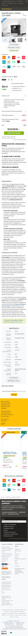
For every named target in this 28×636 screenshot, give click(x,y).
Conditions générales (6, 547)
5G (11, 79)
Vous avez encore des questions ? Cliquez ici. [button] (17, 538)
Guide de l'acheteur (6, 587)
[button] (21, 391)
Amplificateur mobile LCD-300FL (13, 497)
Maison (16, 563)
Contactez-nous (5, 559)
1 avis (26, 460)
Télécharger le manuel (14, 47)
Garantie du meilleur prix (7, 553)
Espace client (5, 5)
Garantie (6, 530)
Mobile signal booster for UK (7, 609)
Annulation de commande (9, 532)
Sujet (3, 519)
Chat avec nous (14, 50)
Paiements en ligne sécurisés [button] (8, 138)
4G (8, 79)
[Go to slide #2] (12, 39)
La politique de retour (9, 528)
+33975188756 (20, 1)
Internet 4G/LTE (18, 550)
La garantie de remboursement (11, 534)
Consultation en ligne (12, 3)
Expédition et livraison (9, 526)
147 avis (8, 459)
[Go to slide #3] (20, 39)
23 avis (24, 15)
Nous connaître (5, 558)
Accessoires (17, 566)
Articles (3, 592)
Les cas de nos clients (6, 589)
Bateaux (16, 557)
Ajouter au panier (14, 133)
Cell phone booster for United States (16, 611)
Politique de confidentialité (10, 524)
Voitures (16, 555)
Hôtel (16, 562)
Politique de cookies (8, 536)
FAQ (2, 591)
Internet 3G (17, 554)
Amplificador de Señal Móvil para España (10, 613)
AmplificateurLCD (7, 9)
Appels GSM (17, 549)
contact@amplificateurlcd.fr (8, 1)
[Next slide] (24, 27)
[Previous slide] (3, 27)
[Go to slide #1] (5, 39)
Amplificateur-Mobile (9, 623)
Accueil (2, 497)
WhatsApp (21, 3)
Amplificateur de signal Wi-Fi (20, 558)
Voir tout (14, 394)
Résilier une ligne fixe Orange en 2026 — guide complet (6, 598)
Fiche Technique (14, 44)
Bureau (16, 560)
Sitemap (3, 561)
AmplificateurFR (19, 623)
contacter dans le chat (16, 322)
